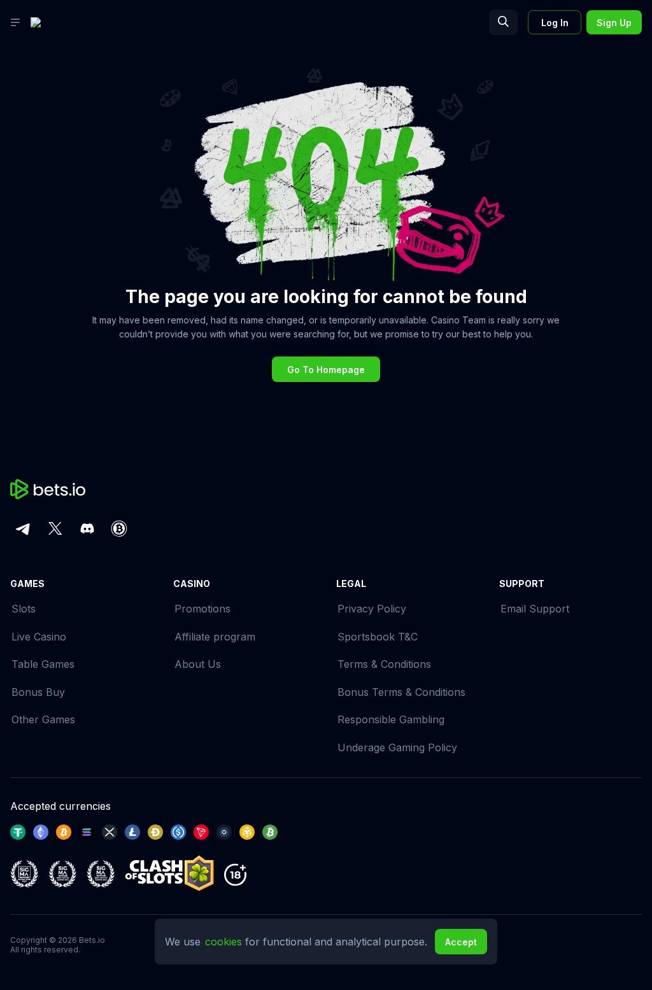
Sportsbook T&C (377, 636)
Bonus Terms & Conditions (401, 692)
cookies (225, 941)
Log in (555, 22)
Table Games (42, 664)
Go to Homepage (326, 369)
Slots (23, 608)
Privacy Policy (371, 608)
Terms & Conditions (384, 664)
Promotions (202, 608)
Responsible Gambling (390, 719)
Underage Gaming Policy (397, 747)
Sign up (614, 22)
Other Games (43, 719)
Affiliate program (214, 636)
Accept (461, 942)
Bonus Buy (38, 692)
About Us (197, 664)
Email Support (534, 608)
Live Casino (38, 636)
